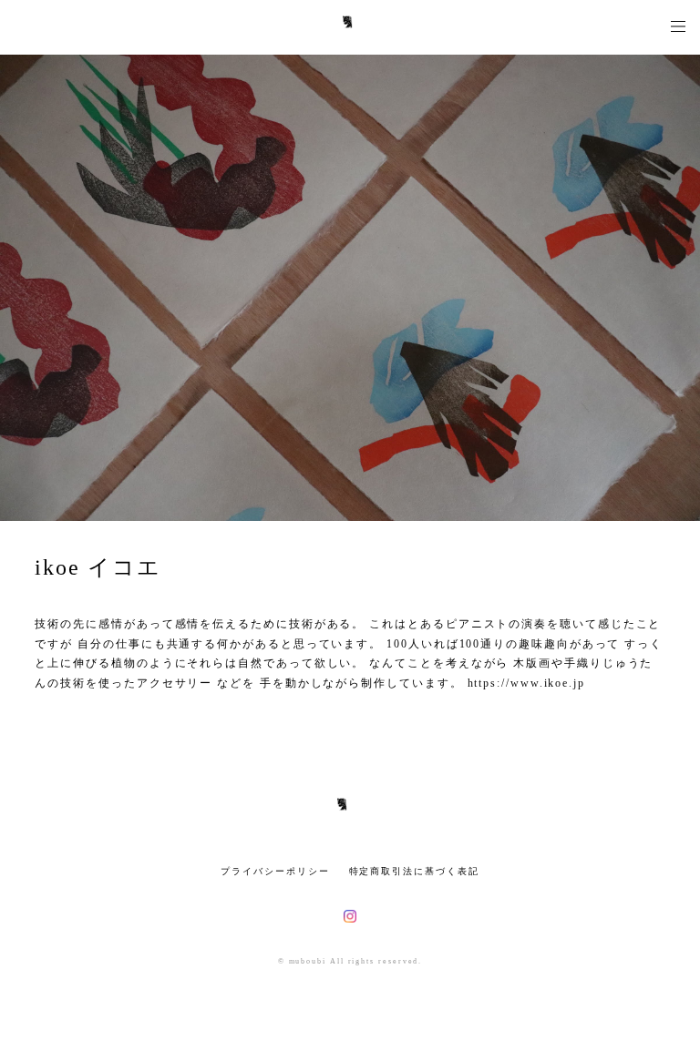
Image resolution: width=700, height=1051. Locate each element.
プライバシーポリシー (275, 871)
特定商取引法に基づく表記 (414, 871)
